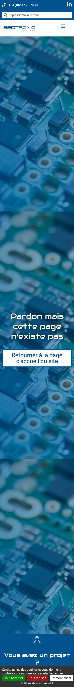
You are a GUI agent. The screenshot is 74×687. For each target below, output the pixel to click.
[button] (63, 26)
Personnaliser (61, 678)
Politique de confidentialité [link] (37, 683)
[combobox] (37, 15)
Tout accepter (13, 678)
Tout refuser (37, 678)
